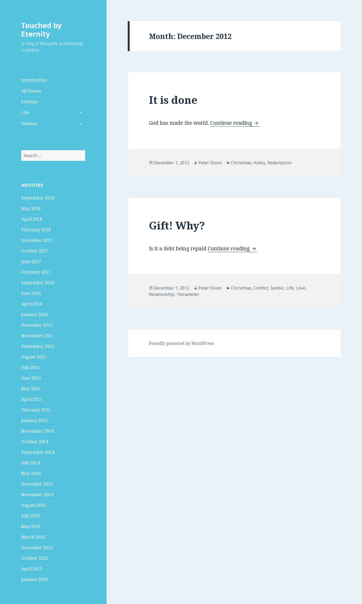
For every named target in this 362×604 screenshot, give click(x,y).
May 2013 (31, 526)
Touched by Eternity (41, 29)
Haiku (259, 163)
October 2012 (34, 558)
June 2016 (31, 293)
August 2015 (33, 357)
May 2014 (31, 473)
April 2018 (31, 219)
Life (25, 113)
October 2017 (34, 251)
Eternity (29, 102)
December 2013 (37, 484)
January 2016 (34, 314)
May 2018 (31, 208)
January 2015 (34, 420)
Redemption (279, 163)
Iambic (277, 288)
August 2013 (33, 505)
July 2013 (30, 516)
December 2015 (37, 325)
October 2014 (34, 442)
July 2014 (30, 463)
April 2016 (31, 304)
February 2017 (36, 272)
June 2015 (31, 378)
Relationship (161, 294)
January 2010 (34, 579)
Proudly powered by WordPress (181, 343)
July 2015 (30, 367)
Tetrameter (187, 294)
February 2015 (36, 410)
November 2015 (37, 336)
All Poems (31, 91)
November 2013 (37, 495)
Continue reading (235, 122)
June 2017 (31, 261)
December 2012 (37, 547)
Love (300, 288)
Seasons (29, 123)
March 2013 (33, 537)
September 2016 (37, 283)
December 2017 (37, 240)
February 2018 (36, 230)
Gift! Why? (177, 225)
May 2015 (31, 389)
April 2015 (31, 399)
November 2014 (37, 431)
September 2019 (37, 198)
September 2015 (37, 346)
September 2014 (37, 452)
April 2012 (31, 569)
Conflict (260, 288)
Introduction (34, 80)
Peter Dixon (210, 163)
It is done (173, 100)
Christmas (241, 163)
